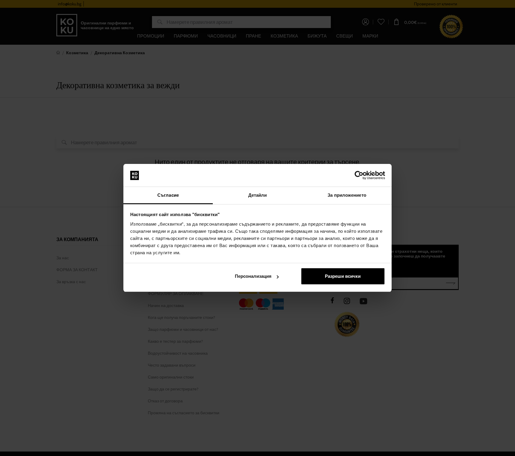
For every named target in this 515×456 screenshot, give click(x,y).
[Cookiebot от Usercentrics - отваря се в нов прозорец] (359, 175)
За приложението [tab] (347, 195)
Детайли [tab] (257, 195)
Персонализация (253, 276)
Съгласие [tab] (168, 195)
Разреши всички (343, 276)
